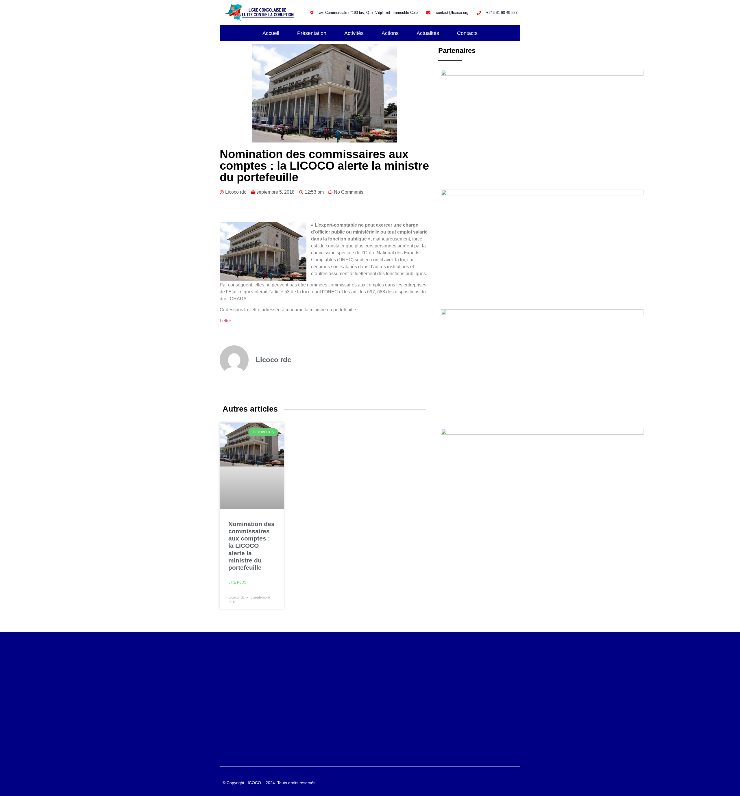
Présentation (311, 33)
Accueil (270, 33)
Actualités (428, 33)
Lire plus (237, 582)
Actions (390, 33)
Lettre (225, 320)
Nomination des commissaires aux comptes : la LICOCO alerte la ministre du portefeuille (251, 546)
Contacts (467, 33)
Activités (354, 33)
